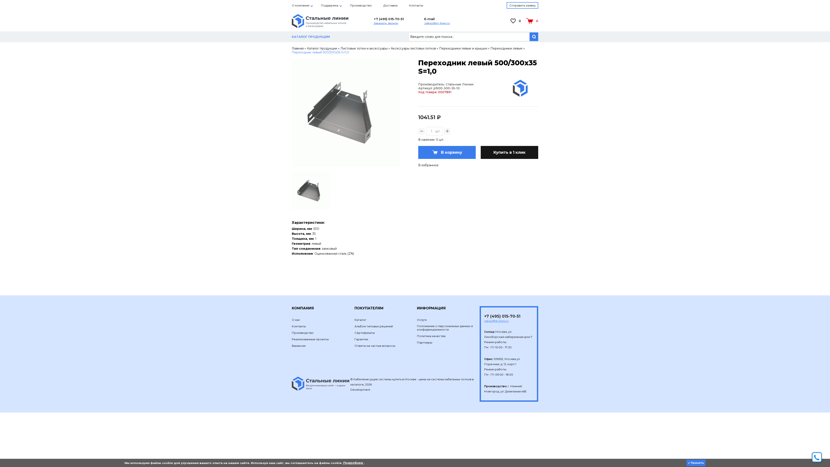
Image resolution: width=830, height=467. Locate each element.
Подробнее (353, 463)
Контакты (416, 5)
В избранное (428, 165)
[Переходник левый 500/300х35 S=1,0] (346, 165)
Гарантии (361, 339)
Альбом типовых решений (373, 326)
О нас (296, 319)
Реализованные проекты (310, 339)
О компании (300, 5)
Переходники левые (506, 48)
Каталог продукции (322, 48)
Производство (361, 5)
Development (360, 389)
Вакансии (299, 345)
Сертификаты (364, 332)
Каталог (360, 319)
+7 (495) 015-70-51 (389, 19)
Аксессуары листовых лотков (413, 48)
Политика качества (431, 336)
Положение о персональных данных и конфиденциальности (445, 327)
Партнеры (424, 342)
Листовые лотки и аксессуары (364, 48)
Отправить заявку (522, 5)
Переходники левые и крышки (463, 48)
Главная (298, 48)
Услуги (422, 319)
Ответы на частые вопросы (374, 345)
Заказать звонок (386, 23)
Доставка (390, 5)
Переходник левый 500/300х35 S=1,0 (320, 52)
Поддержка (329, 5)
